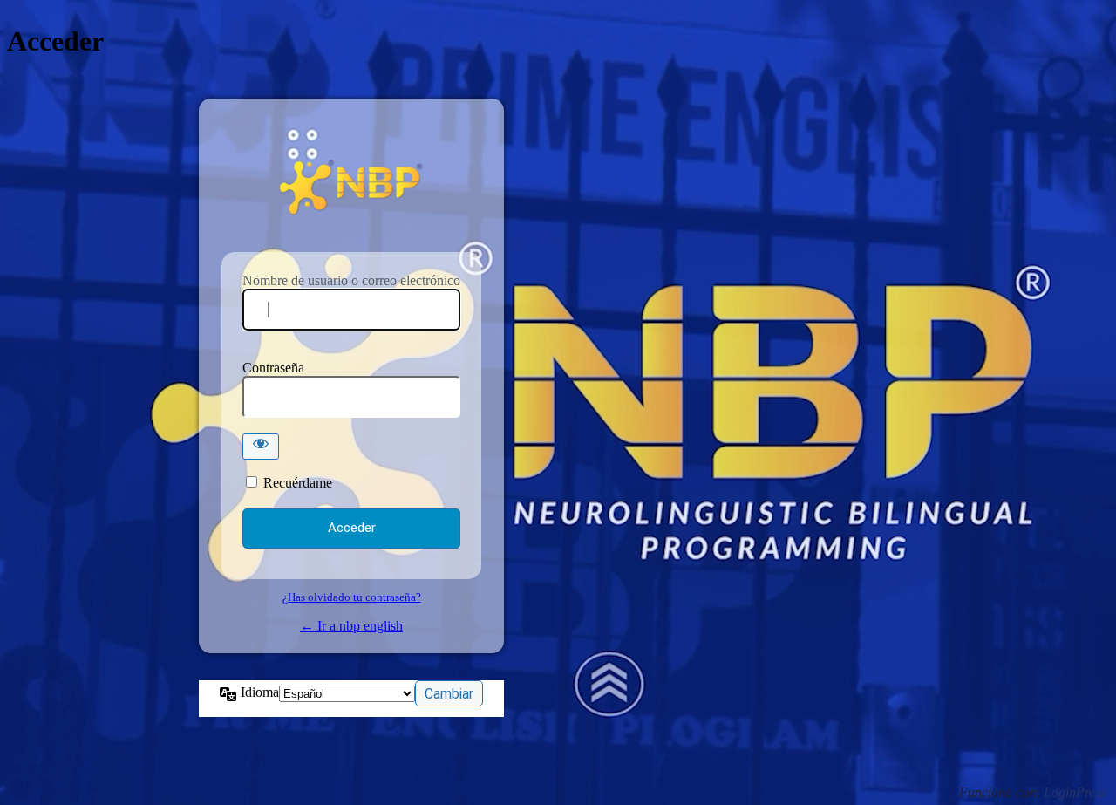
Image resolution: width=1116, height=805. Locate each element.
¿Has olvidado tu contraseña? (351, 597)
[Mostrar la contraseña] (260, 446)
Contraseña (273, 367)
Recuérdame (297, 482)
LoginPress (1075, 792)
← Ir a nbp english (351, 625)
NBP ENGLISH (351, 187)
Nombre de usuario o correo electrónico (351, 280)
